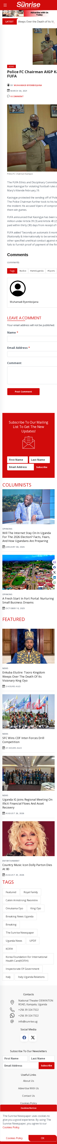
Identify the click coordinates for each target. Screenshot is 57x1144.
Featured (11, 892)
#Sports (51, 270)
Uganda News (14, 940)
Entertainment (11, 860)
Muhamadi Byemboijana (28, 85)
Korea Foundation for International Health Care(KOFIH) (26, 958)
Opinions (7, 528)
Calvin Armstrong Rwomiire (22, 900)
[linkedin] (54, 577)
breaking (11, 924)
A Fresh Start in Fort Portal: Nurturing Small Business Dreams (28, 600)
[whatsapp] (54, 582)
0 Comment (17, 96)
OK (42, 1138)
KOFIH (9, 949)
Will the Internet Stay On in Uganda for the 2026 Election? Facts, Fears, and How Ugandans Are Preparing (26, 537)
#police (22, 270)
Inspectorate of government (22, 969)
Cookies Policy (28, 1103)
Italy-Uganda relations (31, 977)
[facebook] (54, 567)
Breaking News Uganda (19, 916)
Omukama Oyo (14, 908)
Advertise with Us (28, 1088)
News (5, 668)
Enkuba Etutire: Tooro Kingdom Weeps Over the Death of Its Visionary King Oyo (23, 676)
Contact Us (28, 1096)
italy (8, 977)
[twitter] (54, 572)
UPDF (32, 940)
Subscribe (41, 467)
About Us (28, 1081)
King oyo (35, 908)
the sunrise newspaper (20, 932)
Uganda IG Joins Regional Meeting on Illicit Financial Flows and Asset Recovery (27, 803)
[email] (54, 561)
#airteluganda (37, 270)
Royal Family (31, 892)
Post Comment (23, 391)
